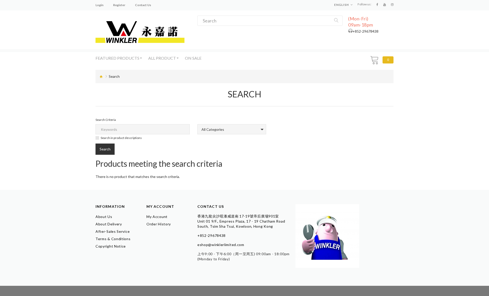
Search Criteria (106, 120)
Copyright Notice (111, 246)
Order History (158, 224)
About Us (104, 216)
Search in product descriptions (121, 138)
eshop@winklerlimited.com (220, 244)
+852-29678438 (211, 235)
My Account (157, 216)
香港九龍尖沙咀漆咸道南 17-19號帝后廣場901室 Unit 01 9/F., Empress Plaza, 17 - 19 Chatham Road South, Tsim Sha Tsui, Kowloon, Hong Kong (241, 221)
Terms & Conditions (113, 239)
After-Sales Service (113, 231)
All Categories (212, 129)
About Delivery (109, 224)
